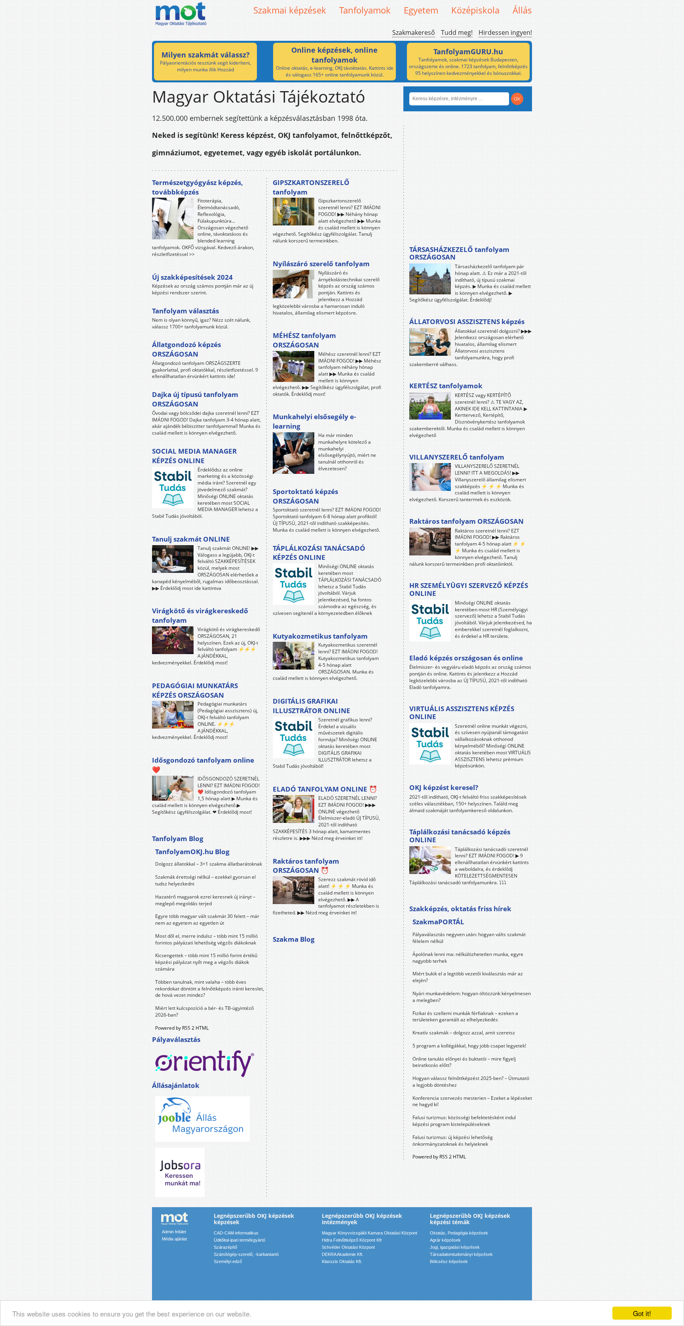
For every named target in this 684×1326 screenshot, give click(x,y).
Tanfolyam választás (185, 310)
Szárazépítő (225, 1247)
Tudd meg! (457, 32)
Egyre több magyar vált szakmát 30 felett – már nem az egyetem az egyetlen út (207, 919)
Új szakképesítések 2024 (192, 277)
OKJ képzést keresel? (443, 787)
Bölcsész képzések (449, 1261)
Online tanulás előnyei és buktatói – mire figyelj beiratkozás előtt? (464, 1062)
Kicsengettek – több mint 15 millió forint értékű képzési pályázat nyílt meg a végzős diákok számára (206, 962)
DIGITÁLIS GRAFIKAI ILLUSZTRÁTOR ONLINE (311, 705)
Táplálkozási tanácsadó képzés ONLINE (459, 835)
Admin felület (174, 1231)
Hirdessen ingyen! (505, 32)
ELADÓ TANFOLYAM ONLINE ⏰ (325, 789)
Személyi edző (228, 1261)
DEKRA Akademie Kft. (342, 1254)
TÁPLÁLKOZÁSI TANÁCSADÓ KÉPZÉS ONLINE (319, 553)
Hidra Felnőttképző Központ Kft (352, 1240)
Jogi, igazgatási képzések (455, 1247)
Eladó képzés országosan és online (466, 657)
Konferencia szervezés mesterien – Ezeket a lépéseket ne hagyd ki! (472, 1101)
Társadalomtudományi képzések (461, 1254)
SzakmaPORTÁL (438, 921)
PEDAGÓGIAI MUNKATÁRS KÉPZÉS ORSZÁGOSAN (195, 690)
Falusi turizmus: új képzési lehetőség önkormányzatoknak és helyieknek (452, 1140)
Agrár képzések (445, 1240)
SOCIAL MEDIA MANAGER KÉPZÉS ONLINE (194, 455)
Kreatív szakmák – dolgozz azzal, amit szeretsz (463, 1032)
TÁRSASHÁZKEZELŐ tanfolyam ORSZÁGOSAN (459, 253)
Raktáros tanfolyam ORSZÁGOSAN (466, 521)
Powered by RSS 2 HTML (182, 1028)
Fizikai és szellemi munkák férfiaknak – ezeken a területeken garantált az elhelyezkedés (465, 1016)
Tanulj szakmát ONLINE (191, 539)
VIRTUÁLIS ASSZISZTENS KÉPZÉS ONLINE (461, 712)
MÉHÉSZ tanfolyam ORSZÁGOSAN (304, 340)
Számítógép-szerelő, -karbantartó (246, 1254)
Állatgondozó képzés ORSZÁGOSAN (186, 349)
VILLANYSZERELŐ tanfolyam (456, 457)
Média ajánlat (174, 1238)
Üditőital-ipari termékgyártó (239, 1240)
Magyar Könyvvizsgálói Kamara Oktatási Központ (369, 1233)
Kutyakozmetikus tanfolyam (320, 636)
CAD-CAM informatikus (236, 1233)
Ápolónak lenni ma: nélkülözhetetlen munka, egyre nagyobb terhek (467, 957)
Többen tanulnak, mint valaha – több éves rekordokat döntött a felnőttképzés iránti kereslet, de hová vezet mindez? (209, 989)
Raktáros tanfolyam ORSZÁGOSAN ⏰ (306, 866)
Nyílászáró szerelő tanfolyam (321, 263)
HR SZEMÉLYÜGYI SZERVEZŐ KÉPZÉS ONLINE (468, 589)
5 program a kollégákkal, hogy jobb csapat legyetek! (469, 1045)
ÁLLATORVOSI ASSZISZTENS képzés (466, 321)
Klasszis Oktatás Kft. (342, 1261)
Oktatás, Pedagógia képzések (459, 1233)
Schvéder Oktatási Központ (348, 1247)
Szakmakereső (413, 32)
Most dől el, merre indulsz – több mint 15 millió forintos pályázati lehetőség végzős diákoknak (206, 939)
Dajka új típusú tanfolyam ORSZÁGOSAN (195, 399)
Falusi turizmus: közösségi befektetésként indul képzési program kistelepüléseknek (464, 1121)
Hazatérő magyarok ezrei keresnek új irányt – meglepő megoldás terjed (205, 900)
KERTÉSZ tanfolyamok (446, 385)
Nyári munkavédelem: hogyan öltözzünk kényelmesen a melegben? (471, 997)
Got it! (642, 1313)
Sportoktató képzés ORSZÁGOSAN (305, 496)
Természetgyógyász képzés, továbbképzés (197, 187)
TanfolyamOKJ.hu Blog (192, 851)
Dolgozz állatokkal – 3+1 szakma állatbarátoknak (208, 863)
